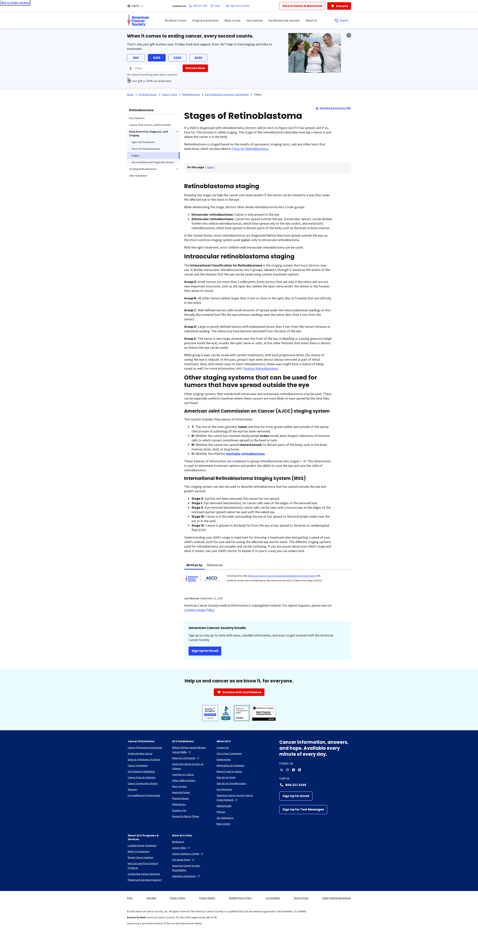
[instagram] (287, 770)
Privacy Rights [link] (207, 898)
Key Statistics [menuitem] (137, 118)
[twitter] (281, 770)
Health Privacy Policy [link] (240, 898)
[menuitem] (138, 20)
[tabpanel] (267, 581)
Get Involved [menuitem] (254, 20)
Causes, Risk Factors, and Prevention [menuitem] (150, 125)
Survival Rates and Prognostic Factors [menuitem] (152, 162)
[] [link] (210, 167)
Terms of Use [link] (301, 898)
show (210, 167)
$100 (156, 58)
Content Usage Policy (199, 610)
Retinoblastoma (141, 110)
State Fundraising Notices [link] (336, 898)
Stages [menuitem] (135, 155)
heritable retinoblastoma (245, 453)
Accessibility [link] (273, 898)
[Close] (349, 35)
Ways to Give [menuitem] (232, 20)
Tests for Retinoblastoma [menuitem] (145, 148)
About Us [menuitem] (311, 20)
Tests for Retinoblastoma (250, 149)
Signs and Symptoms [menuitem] (143, 142)
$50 (136, 58)
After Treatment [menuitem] (138, 175)
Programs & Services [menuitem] (205, 20)
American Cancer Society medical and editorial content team (281, 575)
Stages (258, 94)
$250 (177, 58)
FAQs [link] (130, 898)
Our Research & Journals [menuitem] (284, 20)
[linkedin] (299, 770)
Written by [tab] (194, 565)
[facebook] (293, 770)
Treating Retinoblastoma (260, 368)
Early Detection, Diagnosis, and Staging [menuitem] (148, 133)
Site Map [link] (151, 898)
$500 (198, 58)
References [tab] (215, 565)
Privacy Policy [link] (177, 898)
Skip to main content (15, 2)
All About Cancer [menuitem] (175, 20)
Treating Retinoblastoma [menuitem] (143, 169)
